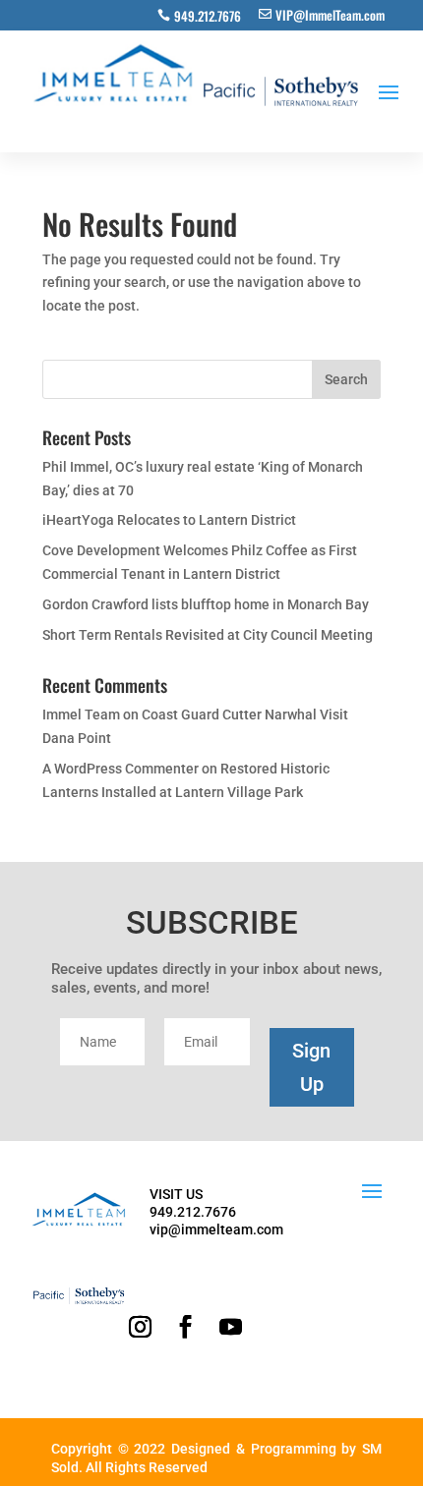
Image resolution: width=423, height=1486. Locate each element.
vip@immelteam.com (216, 1229)
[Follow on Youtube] (230, 1326)
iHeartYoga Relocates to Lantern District (169, 520)
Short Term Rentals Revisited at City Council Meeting (207, 635)
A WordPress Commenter (120, 768)
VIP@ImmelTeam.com (330, 15)
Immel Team (81, 714)
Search (346, 379)
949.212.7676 (207, 16)
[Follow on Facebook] (185, 1326)
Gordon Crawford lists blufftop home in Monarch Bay (205, 604)
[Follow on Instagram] (139, 1326)
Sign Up (311, 1067)
